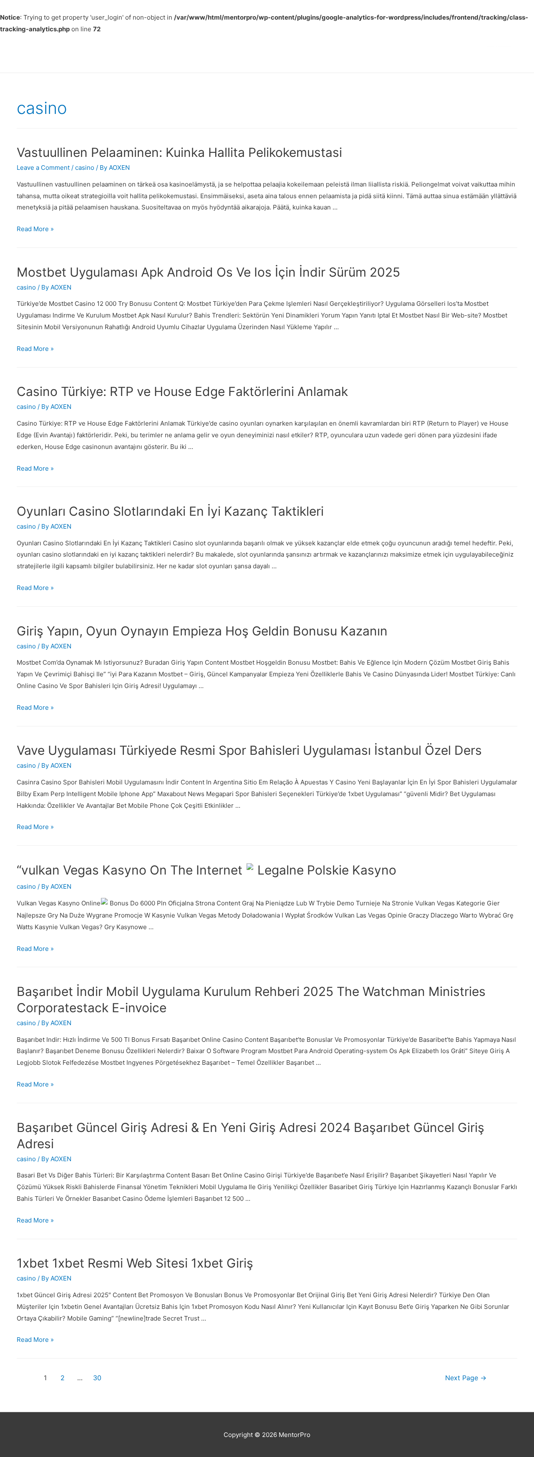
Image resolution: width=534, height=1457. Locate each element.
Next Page (465, 1378)
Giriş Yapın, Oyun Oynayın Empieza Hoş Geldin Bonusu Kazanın (202, 630)
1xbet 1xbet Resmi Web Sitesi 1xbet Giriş (135, 1262)
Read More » (35, 229)
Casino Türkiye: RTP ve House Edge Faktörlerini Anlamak (182, 391)
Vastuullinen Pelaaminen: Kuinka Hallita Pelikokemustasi (179, 152)
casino (84, 167)
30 (97, 1378)
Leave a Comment (43, 167)
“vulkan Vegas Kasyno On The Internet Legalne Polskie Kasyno (206, 869)
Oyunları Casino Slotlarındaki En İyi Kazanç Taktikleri (170, 511)
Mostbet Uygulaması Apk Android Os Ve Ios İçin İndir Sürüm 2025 (208, 272)
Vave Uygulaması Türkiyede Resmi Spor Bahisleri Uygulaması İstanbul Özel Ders (249, 750)
